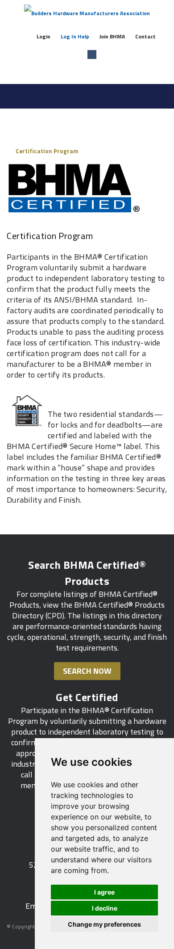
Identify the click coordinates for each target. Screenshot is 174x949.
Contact (145, 36)
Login (43, 36)
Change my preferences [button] (104, 924)
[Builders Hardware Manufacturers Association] (87, 13)
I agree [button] (104, 892)
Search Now (87, 671)
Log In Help (75, 36)
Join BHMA (112, 36)
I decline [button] (104, 908)
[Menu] (163, 95)
